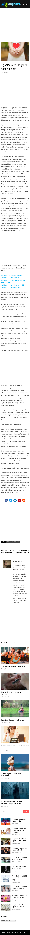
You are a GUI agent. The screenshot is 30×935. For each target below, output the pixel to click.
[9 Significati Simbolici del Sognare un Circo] (5, 819)
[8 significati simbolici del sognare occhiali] (5, 867)
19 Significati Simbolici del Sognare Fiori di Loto (19, 896)
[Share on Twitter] (10, 500)
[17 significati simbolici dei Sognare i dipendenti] (5, 886)
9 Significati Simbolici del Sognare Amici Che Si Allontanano (19, 830)
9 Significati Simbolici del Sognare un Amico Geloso (19, 840)
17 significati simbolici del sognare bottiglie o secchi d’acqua (19, 878)
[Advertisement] (15, 23)
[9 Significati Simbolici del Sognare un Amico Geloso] (5, 839)
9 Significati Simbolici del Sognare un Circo (19, 820)
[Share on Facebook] (6, 500)
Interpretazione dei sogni (18, 932)
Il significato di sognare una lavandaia (12, 720)
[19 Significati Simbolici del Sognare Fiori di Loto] (5, 896)
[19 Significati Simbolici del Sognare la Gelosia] (5, 848)
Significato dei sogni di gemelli (10, 278)
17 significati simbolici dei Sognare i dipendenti (19, 887)
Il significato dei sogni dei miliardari (11, 275)
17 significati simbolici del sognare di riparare (19, 858)
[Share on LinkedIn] (15, 500)
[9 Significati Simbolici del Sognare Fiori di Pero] (5, 905)
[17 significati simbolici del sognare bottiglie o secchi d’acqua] (5, 876)
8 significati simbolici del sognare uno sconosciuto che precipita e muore (12, 803)
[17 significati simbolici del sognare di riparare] (5, 858)
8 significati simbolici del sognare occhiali (19, 867)
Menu (26, 4)
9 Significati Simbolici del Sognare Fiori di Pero (19, 906)
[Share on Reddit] (23, 500)
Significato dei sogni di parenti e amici (12, 285)
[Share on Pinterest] (19, 500)
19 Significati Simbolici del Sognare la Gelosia (19, 849)
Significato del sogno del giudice (10, 287)
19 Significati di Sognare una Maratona (13, 666)
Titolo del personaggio (13, 541)
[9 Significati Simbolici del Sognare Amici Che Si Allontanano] (5, 829)
